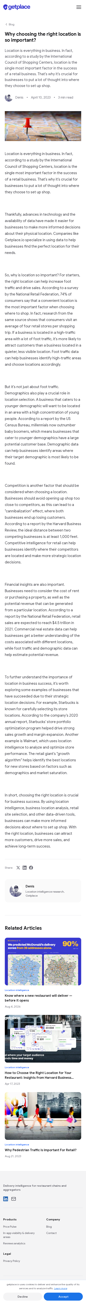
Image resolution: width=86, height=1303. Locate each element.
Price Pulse (9, 1226)
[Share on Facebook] (31, 868)
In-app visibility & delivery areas (19, 1235)
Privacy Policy (11, 1261)
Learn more (60, 1288)
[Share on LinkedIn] (25, 868)
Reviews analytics (14, 1243)
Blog (11, 24)
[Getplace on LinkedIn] (5, 1198)
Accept (63, 1296)
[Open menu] (79, 7)
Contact (51, 1233)
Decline (23, 1296)
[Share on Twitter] (18, 868)
